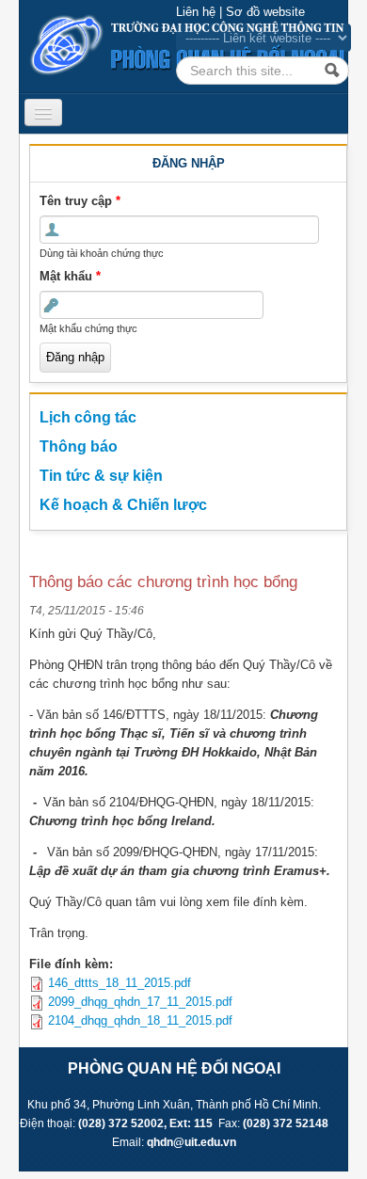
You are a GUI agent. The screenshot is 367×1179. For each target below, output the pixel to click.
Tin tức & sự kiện (101, 476)
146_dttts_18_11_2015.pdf (119, 983)
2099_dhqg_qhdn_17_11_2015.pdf (140, 1002)
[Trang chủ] (183, 45)
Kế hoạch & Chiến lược (123, 505)
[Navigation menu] (43, 112)
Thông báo (79, 446)
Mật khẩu (70, 276)
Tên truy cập (80, 201)
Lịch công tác (88, 417)
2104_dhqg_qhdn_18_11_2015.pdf (140, 1020)
